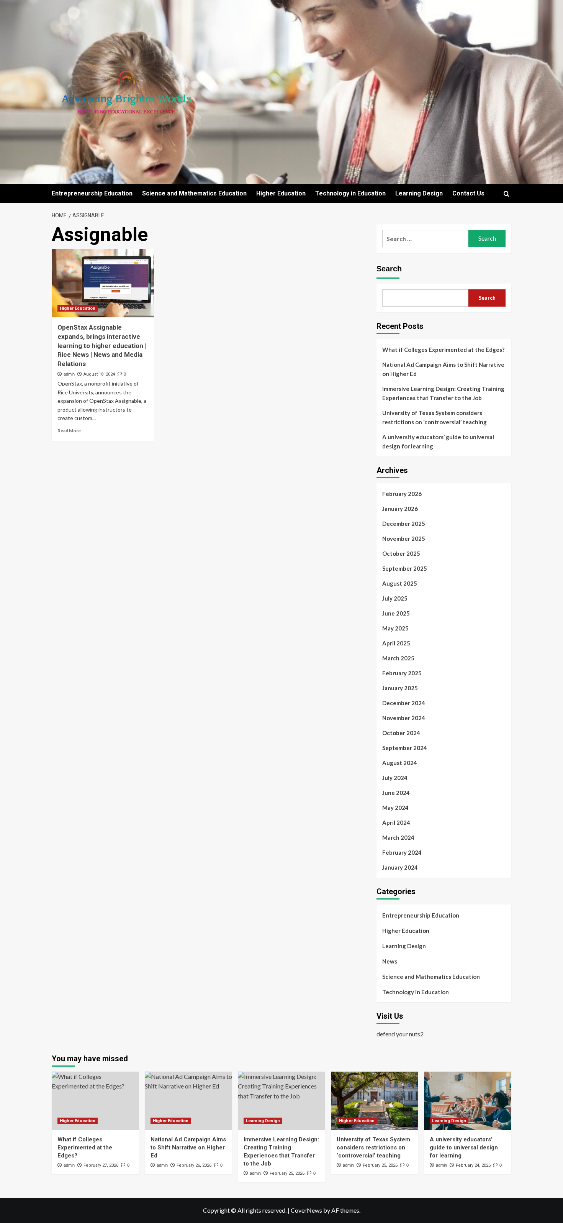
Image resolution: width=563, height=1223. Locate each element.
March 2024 (398, 837)
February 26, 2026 (194, 1165)
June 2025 (396, 613)
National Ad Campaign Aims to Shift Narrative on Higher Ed (443, 369)
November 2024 (403, 717)
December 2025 (403, 523)
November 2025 (403, 538)
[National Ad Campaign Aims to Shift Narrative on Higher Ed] (188, 1101)
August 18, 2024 (99, 374)
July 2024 (395, 777)
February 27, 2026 (100, 1165)
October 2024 (401, 732)
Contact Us (468, 193)
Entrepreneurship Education (92, 193)
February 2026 (402, 493)
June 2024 (396, 792)
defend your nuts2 (400, 1033)
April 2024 (396, 822)
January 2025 (400, 688)
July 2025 (395, 598)
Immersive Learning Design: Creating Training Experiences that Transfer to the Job (443, 393)
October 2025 (401, 553)
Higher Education (281, 193)
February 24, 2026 (473, 1165)
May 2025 (395, 628)
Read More (69, 430)
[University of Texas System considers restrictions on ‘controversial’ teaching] (374, 1101)
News (389, 961)
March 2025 (398, 658)
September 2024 (404, 747)
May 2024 (395, 807)
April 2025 (396, 643)
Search (389, 268)
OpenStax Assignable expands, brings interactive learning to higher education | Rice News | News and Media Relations (101, 345)
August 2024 (399, 762)
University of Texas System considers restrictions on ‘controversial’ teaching (434, 417)
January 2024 (400, 867)
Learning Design (419, 193)
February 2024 (402, 852)
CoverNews (306, 1210)
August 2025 (399, 583)
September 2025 (404, 568)
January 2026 (400, 508)
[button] (506, 193)
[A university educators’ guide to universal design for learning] (467, 1101)
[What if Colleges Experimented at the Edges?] (95, 1101)
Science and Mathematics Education (194, 193)
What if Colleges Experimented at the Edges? (443, 349)
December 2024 (403, 702)
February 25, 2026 (287, 1173)
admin (69, 374)
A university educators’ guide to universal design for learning (438, 441)
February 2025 (402, 673)
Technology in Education (350, 193)
